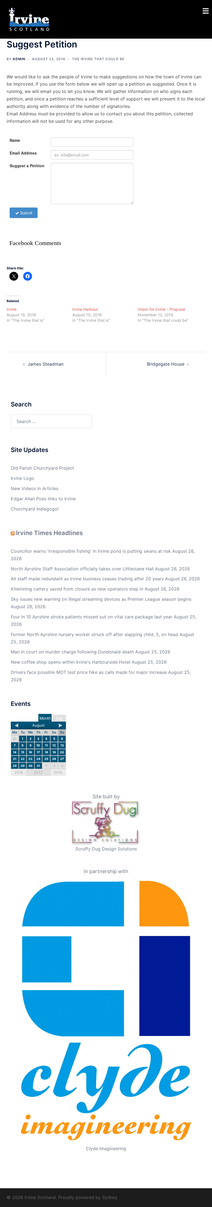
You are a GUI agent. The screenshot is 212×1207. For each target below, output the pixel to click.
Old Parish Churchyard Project (42, 468)
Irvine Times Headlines (49, 532)
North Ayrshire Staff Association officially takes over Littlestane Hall (82, 568)
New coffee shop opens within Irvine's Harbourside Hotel (70, 662)
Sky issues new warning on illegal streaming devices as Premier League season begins (101, 599)
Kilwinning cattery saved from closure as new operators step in (77, 589)
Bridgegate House (165, 364)
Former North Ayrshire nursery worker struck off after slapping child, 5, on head (94, 634)
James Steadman (45, 364)
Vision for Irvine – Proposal (161, 309)
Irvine (12, 309)
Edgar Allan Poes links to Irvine (43, 498)
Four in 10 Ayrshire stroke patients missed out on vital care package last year (91, 617)
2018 (58, 772)
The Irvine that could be (98, 59)
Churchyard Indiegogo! (35, 509)
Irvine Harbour (85, 309)
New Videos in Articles (34, 488)
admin (19, 59)
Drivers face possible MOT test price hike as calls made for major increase (89, 672)
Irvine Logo (22, 478)
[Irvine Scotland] (29, 19)
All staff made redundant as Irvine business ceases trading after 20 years (87, 578)
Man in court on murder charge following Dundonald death (72, 652)
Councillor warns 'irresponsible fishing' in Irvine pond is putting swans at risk (91, 551)
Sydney (110, 1197)
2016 (19, 772)
